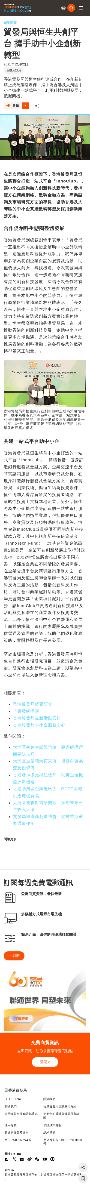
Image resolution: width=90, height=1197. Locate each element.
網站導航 (49, 1132)
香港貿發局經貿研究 (32, 704)
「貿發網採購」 (28, 711)
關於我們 (49, 1099)
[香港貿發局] (45, 1092)
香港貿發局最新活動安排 (37, 718)
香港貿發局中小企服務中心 (39, 725)
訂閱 (16, 956)
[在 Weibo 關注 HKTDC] (29, 1159)
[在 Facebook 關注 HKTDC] (7, 1159)
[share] (83, 1167)
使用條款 (11, 1125)
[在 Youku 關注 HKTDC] (52, 1159)
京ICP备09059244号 (18, 1140)
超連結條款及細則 (17, 1132)
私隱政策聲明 (52, 1125)
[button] (80, 7)
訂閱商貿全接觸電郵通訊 (21, 1114)
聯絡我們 (11, 1106)
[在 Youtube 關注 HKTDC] (45, 1159)
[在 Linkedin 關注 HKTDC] (22, 1159)
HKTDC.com (13, 1099)
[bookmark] (83, 1178)
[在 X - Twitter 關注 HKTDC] (14, 1159)
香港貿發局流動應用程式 (59, 1106)
